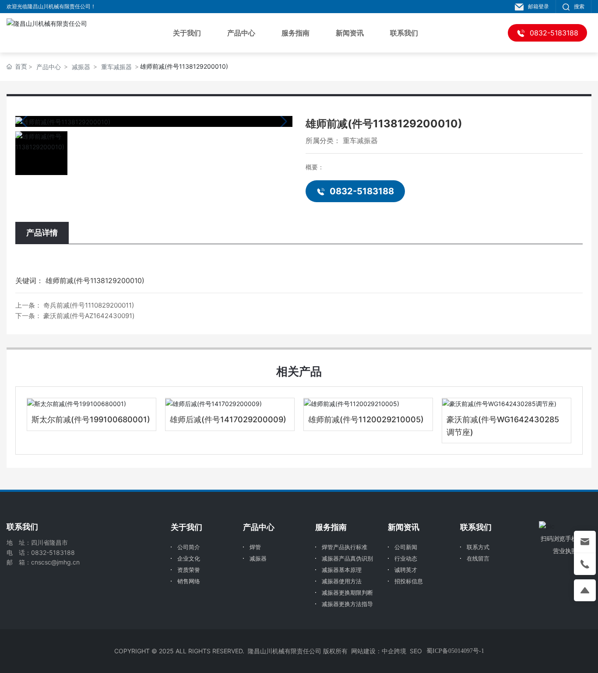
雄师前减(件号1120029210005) (366, 419)
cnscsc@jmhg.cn (55, 562)
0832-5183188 (362, 191)
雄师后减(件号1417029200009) (228, 419)
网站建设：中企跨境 (378, 651)
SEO (416, 651)
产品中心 (48, 66)
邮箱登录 (538, 6)
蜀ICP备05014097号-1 (455, 651)
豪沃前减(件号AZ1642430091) (88, 316)
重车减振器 (116, 66)
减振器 (81, 66)
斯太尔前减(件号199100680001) (91, 419)
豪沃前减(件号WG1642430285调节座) (503, 426)
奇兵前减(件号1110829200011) (88, 305)
